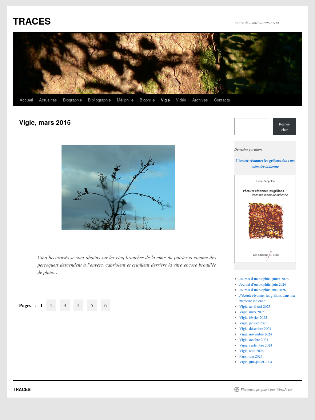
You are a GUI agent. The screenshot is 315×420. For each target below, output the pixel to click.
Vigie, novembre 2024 (255, 333)
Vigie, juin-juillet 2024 (255, 361)
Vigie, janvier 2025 (253, 322)
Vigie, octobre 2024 (253, 339)
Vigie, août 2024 (251, 350)
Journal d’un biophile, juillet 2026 (264, 278)
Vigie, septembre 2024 (255, 345)
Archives (200, 100)
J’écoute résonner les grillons (258, 160)
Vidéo (181, 100)
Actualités (48, 100)
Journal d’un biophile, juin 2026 (262, 284)
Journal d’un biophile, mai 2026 (262, 289)
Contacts (222, 100)
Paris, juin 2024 (250, 356)
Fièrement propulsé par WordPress (267, 389)
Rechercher (284, 126)
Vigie (165, 100)
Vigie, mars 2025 (252, 311)
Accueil (26, 100)
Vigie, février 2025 (253, 317)
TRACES (32, 20)
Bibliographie (99, 100)
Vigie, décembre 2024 (255, 328)
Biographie (72, 100)
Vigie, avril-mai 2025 (254, 306)
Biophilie (147, 100)
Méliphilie (125, 100)
